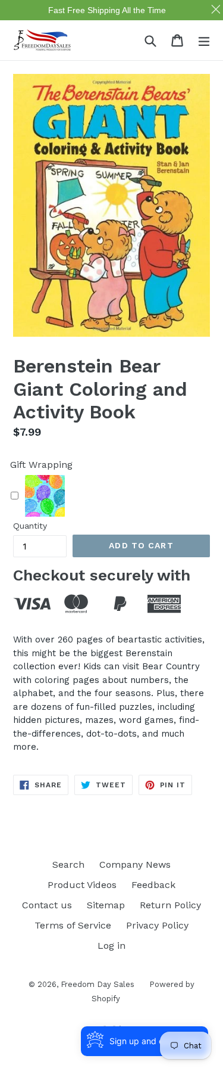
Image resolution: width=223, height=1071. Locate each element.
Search (68, 864)
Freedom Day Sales (97, 984)
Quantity (30, 525)
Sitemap (106, 905)
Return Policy (170, 905)
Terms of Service (72, 925)
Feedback (153, 884)
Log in (111, 945)
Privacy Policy (157, 925)
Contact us (47, 905)
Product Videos (82, 884)
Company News (135, 864)
